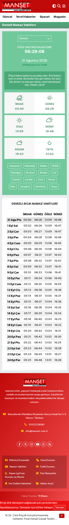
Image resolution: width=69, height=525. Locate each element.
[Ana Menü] (63, 6)
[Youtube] (37, 444)
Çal (54, 172)
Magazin (60, 16)
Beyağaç (16, 172)
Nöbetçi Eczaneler (19, 460)
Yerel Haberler (26, 16)
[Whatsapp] (43, 444)
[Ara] (59, 6)
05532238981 (37, 424)
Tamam (59, 507)
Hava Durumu (48, 460)
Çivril (40, 179)
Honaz (51, 179)
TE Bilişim (43, 496)
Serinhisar (40, 186)
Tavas (54, 186)
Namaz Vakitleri (18, 466)
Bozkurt (30, 172)
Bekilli (55, 166)
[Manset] (16, 6)
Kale (12, 186)
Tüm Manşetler (48, 473)
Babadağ (30, 166)
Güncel (7, 16)
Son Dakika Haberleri (20, 483)
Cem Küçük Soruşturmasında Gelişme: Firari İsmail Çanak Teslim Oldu (34, 519)
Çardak (29, 179)
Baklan (43, 166)
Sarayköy (25, 186)
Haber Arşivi (46, 483)
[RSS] (49, 444)
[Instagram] (31, 444)
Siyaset (45, 16)
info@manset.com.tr (37, 431)
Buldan (44, 172)
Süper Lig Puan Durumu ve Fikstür (15, 475)
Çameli (16, 179)
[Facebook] (19, 444)
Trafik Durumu (47, 466)
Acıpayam (14, 166)
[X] (25, 444)
